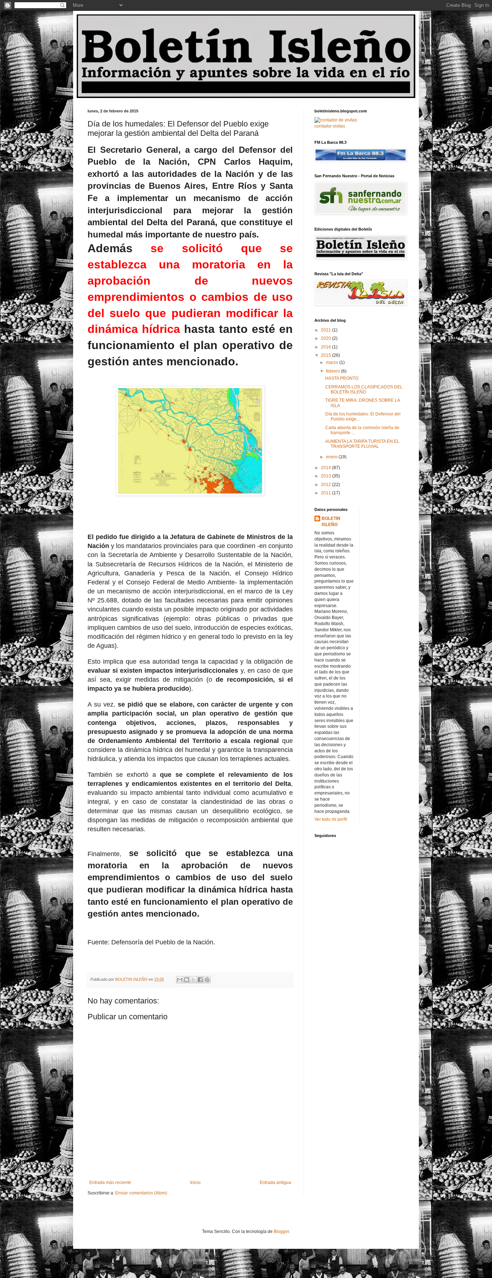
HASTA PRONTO (341, 378)
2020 (326, 338)
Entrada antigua (275, 1182)
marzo (332, 362)
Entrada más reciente (110, 1182)
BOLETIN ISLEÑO (331, 521)
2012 (326, 484)
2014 (326, 467)
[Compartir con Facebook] (200, 979)
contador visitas (329, 126)
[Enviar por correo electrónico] (179, 979)
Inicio (195, 1182)
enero (332, 456)
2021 (326, 330)
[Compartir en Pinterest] (207, 979)
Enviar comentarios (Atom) (141, 1192)
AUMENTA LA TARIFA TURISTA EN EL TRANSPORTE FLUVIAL (362, 444)
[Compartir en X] (193, 979)
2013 (326, 475)
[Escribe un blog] (186, 979)
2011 (326, 492)
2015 (326, 355)
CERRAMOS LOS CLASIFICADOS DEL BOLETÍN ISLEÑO (364, 389)
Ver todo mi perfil (330, 819)
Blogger (281, 1231)
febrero (333, 371)
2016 (326, 346)
